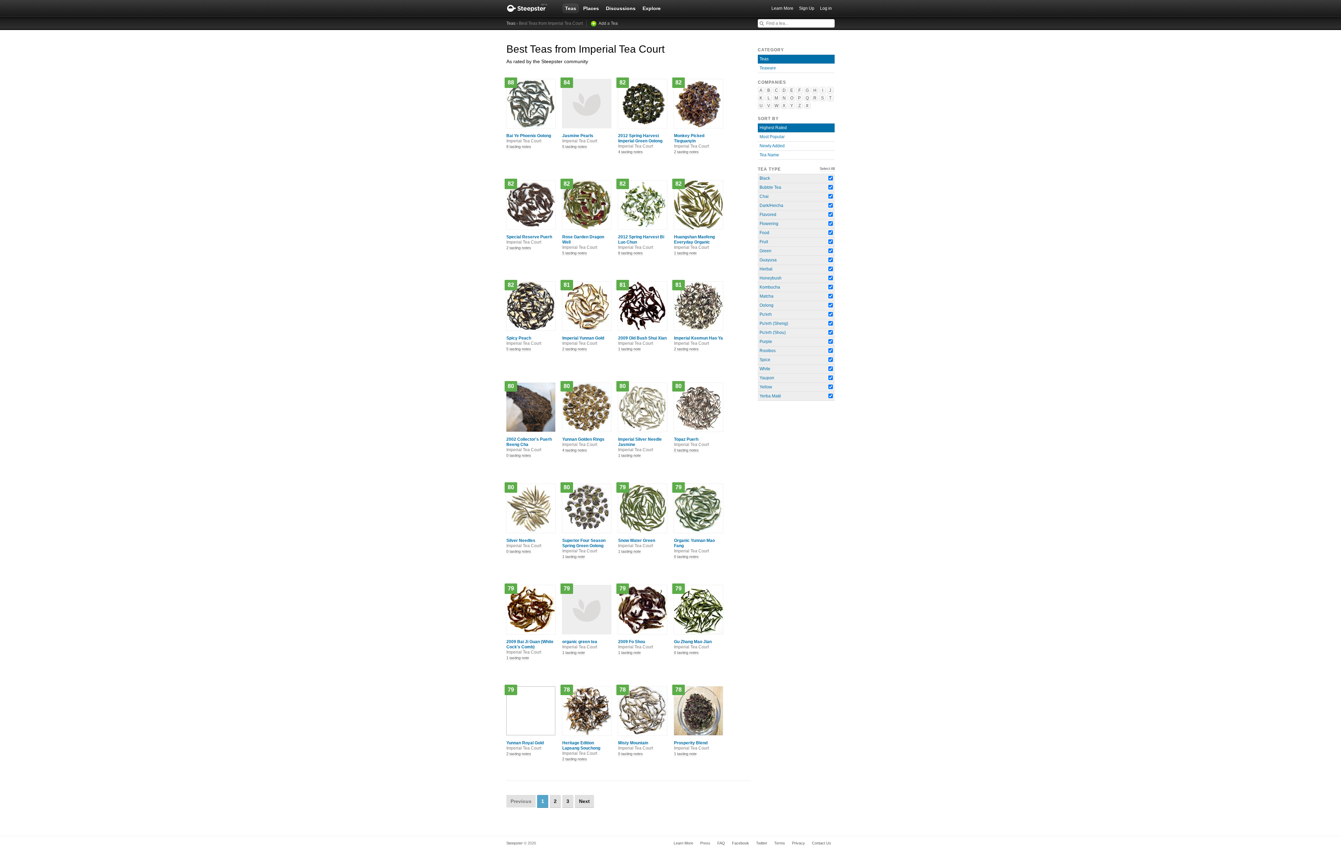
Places (591, 8)
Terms (779, 843)
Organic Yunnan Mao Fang (694, 545)
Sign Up (806, 8)
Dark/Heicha (771, 205)
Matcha (767, 296)
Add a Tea (608, 23)
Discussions (621, 8)
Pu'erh (766, 314)
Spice (765, 359)
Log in (826, 8)
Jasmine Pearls (579, 138)
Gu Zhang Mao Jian (693, 644)
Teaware (768, 68)
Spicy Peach (523, 341)
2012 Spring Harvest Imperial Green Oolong (640, 141)
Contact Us (821, 843)
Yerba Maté (770, 396)
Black (765, 178)
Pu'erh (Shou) (773, 332)
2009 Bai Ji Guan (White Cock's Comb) (530, 647)
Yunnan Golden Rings (583, 442)
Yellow (766, 387)
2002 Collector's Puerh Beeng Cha (529, 444)
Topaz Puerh (691, 442)
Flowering (769, 223)
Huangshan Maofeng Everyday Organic (694, 242)
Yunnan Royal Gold (525, 745)
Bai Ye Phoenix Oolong (528, 138)
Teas (570, 8)
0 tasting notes (518, 455)
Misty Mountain (635, 745)
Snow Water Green (636, 543)
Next (584, 801)
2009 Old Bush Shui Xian (642, 341)
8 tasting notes (518, 146)
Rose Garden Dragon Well (583, 242)
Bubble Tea (770, 187)
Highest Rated (773, 127)
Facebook (740, 843)
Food (764, 232)
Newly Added (772, 145)
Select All (827, 168)
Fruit (764, 241)
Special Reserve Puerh (529, 240)
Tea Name (769, 154)
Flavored (768, 214)
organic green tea (579, 644)
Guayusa (768, 260)
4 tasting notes (630, 152)
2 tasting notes (686, 152)
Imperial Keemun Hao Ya (698, 341)
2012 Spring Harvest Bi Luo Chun (641, 242)
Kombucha (770, 287)
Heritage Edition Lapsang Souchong (581, 748)
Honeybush (771, 278)
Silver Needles (523, 543)
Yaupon (767, 377)
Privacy (798, 843)
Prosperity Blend (691, 745)
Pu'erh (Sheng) (774, 323)
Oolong (767, 305)
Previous (521, 801)
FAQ (721, 843)
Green (765, 250)
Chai (764, 196)
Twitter (761, 843)
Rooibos (768, 350)
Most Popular (772, 136)
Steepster (530, 8)
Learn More (782, 8)
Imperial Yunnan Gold (583, 341)
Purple (766, 341)
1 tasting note (685, 253)
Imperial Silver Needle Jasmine (640, 444)
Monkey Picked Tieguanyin (691, 141)
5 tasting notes (574, 146)
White (765, 368)
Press (705, 843)
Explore (652, 8)
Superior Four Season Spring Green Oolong (584, 545)
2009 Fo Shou (635, 644)
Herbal (766, 269)
